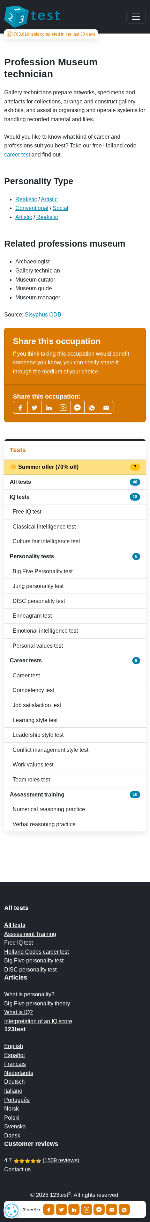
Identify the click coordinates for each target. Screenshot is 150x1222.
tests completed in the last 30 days (54, 34)
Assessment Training (30, 934)
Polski (12, 1118)
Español (14, 1055)
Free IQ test (27, 512)
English (13, 1046)
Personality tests (73, 556)
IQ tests (73, 497)
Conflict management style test (50, 750)
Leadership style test (38, 735)
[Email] (111, 1209)
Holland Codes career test (36, 952)
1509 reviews (60, 1160)
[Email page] (106, 407)
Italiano (13, 1091)
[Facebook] (20, 407)
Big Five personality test (33, 960)
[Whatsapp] (91, 407)
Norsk (11, 1109)
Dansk (12, 1136)
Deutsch (14, 1082)
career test (17, 155)
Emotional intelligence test (45, 631)
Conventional (31, 208)
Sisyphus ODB (43, 315)
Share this (31, 1209)
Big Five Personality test (43, 571)
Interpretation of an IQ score (38, 1021)
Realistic (26, 199)
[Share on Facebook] (48, 1209)
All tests (73, 482)
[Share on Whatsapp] (124, 1209)
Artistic (49, 199)
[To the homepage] (32, 17)
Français (15, 1064)
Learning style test (35, 720)
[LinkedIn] (49, 407)
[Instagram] (86, 1209)
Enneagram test (32, 616)
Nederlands (18, 1073)
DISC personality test (39, 601)
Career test (26, 675)
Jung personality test (38, 586)
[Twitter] (34, 407)
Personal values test (38, 646)
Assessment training (73, 795)
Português (17, 1100)
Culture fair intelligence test (46, 541)
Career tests (73, 660)
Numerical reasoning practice (49, 809)
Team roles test (31, 780)
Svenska (15, 1126)
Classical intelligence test (44, 527)
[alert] (11, 1210)
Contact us (17, 1169)
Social (60, 208)
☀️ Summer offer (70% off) (73, 467)
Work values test (33, 765)
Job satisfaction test (37, 705)
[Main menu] (136, 17)
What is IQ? (18, 1012)
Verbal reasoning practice (44, 824)
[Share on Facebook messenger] (99, 1209)
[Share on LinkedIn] (74, 1209)
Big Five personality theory (37, 1003)
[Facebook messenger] (77, 407)
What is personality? (29, 994)
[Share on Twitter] (61, 1209)
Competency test (33, 690)
